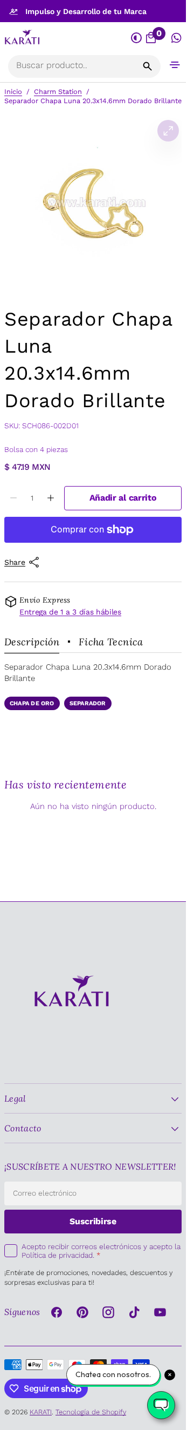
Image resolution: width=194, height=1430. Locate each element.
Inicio (13, 91)
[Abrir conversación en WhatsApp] (176, 38)
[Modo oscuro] (136, 38)
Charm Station (58, 91)
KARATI (41, 1412)
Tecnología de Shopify (91, 1412)
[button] (175, 64)
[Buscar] (147, 66)
